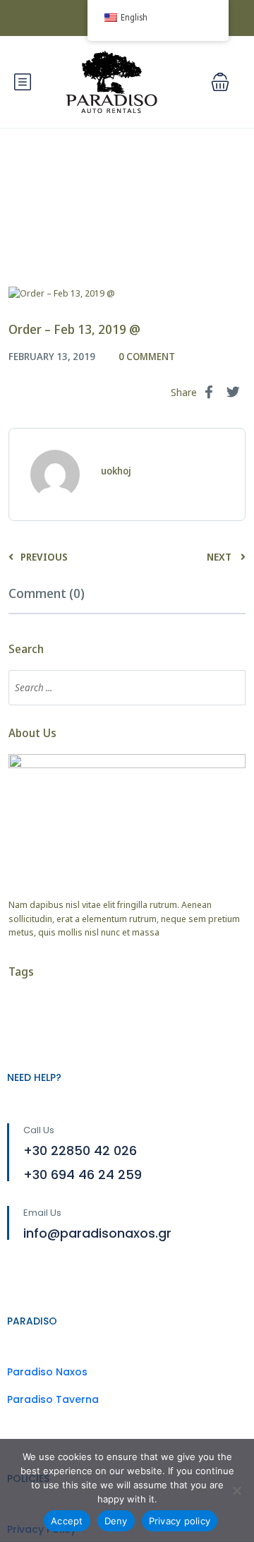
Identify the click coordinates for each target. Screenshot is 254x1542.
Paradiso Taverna (53, 1399)
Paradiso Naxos (47, 1372)
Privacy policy (180, 1520)
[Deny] (236, 1490)
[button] (220, 82)
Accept (67, 1520)
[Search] (228, 688)
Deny (116, 1520)
